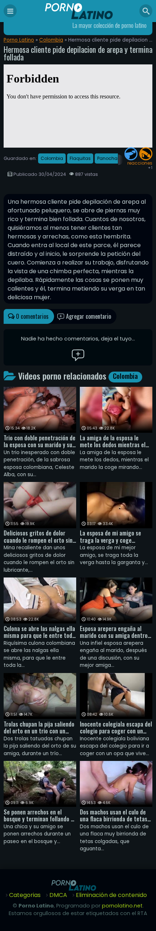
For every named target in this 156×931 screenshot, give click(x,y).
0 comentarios (32, 316)
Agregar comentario (88, 316)
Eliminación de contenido (111, 895)
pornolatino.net (122, 905)
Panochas (108, 158)
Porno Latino (19, 40)
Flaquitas (80, 158)
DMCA (58, 895)
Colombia (51, 40)
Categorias (25, 895)
